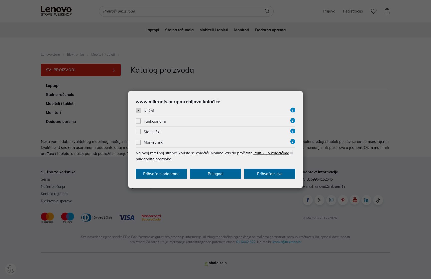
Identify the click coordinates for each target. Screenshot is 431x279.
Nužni (149, 110)
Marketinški (154, 142)
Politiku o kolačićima (271, 153)
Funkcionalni (155, 121)
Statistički (152, 131)
